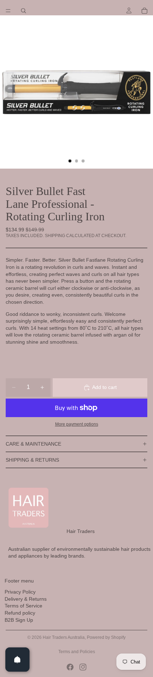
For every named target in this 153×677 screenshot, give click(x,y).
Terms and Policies (76, 651)
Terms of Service (23, 606)
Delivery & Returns (26, 599)
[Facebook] (70, 667)
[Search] (23, 11)
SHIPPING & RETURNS (32, 460)
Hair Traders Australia (64, 637)
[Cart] (144, 11)
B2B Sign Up (19, 620)
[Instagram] (83, 667)
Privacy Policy (20, 592)
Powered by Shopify (106, 637)
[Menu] (8, 10)
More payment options (76, 424)
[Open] (17, 659)
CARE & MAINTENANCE (33, 444)
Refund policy (20, 613)
